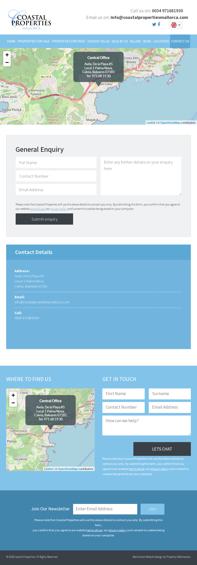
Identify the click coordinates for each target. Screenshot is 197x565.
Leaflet (151, 122)
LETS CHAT (162, 449)
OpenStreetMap (170, 122)
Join (152, 508)
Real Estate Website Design (148, 557)
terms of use (37, 209)
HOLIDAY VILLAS (98, 41)
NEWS (147, 41)
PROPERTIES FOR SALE (34, 41)
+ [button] (7, 55)
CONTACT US (180, 41)
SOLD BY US (120, 41)
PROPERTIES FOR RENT (68, 41)
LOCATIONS (161, 41)
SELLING (135, 41)
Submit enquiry (44, 219)
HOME (11, 41)
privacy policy (59, 209)
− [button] (7, 62)
